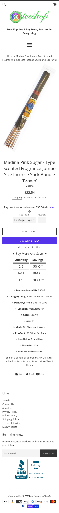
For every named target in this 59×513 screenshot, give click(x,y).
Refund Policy (9, 415)
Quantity (42, 214)
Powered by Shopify (42, 496)
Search (6, 400)
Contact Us (8, 404)
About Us (7, 407)
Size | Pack (24, 214)
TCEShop (29, 496)
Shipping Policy (10, 419)
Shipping (17, 197)
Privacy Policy (9, 411)
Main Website (9, 426)
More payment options (30, 247)
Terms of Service (11, 423)
